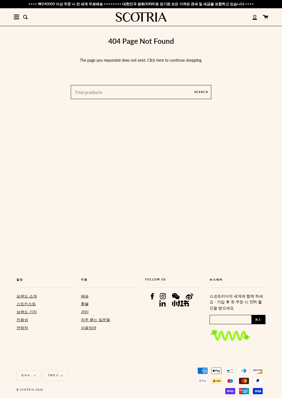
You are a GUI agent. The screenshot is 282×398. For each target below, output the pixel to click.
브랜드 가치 (27, 311)
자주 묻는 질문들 (95, 319)
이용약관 (88, 327)
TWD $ (53, 375)
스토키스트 (26, 303)
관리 (85, 311)
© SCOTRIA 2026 (30, 389)
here (160, 60)
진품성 (22, 319)
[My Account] (251, 17)
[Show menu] (16, 17)
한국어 (26, 375)
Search (201, 92)
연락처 (22, 327)
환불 (85, 303)
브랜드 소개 (27, 296)
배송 (85, 296)
